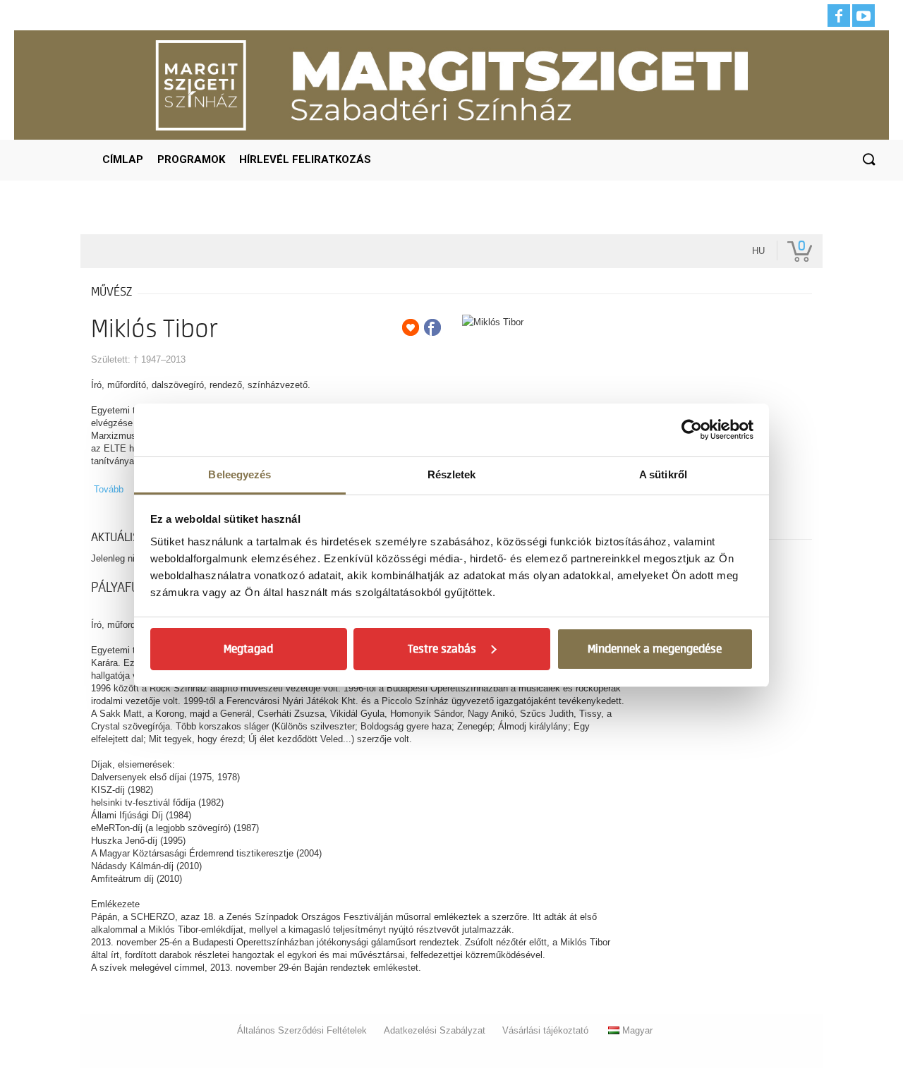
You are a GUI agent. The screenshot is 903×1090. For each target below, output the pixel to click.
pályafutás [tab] (125, 587)
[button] (868, 160)
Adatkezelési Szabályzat (434, 1030)
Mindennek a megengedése (655, 649)
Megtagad (248, 649)
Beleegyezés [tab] (239, 474)
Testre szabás (442, 649)
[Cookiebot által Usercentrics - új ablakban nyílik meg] (691, 429)
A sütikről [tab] (663, 474)
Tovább (108, 489)
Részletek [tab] (452, 474)
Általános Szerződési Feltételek (302, 1030)
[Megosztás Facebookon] (432, 327)
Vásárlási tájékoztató (545, 1030)
